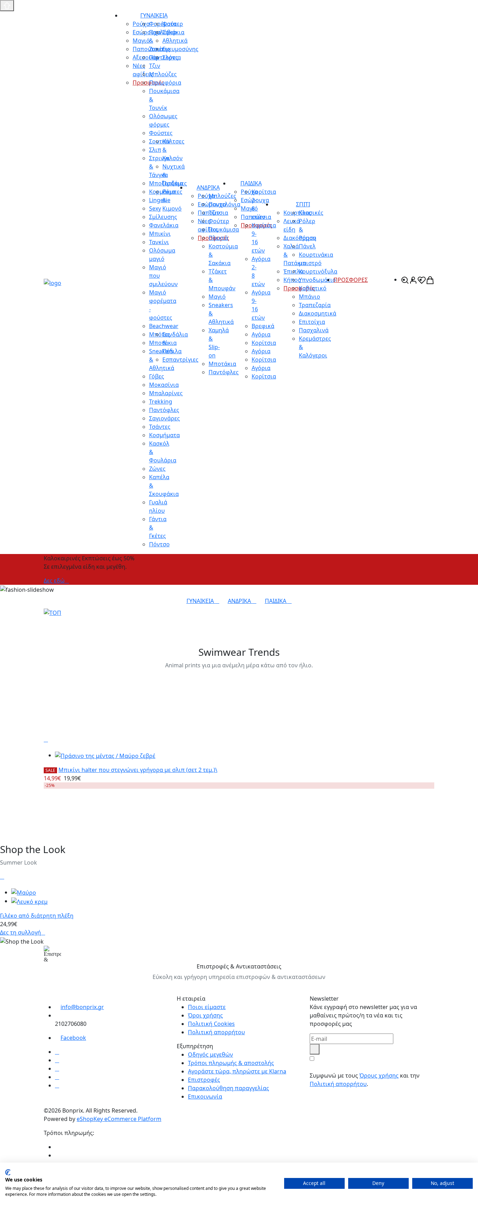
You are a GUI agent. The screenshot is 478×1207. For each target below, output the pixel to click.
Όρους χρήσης (379, 1075)
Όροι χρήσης (205, 1015)
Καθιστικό (312, 288)
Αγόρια (261, 334)
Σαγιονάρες (164, 418)
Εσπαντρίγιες (180, 359)
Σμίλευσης (163, 217)
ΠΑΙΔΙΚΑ (251, 183)
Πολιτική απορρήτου (216, 1032)
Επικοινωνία (205, 1096)
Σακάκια (173, 32)
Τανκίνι (159, 242)
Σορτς (170, 57)
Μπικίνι (160, 233)
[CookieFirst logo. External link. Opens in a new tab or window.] (7, 1172)
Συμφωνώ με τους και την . (365, 1080)
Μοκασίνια (164, 385)
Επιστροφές (204, 1080)
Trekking (160, 401)
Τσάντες (159, 427)
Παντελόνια (224, 204)
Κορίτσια (264, 343)
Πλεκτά (218, 238)
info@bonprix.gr (82, 1007)
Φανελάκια (163, 225)
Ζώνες (157, 469)
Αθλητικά (175, 40)
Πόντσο (159, 544)
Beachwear (163, 326)
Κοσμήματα (164, 435)
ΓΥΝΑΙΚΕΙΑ (154, 15)
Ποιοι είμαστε (207, 1007)
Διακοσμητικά (317, 313)
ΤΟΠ (52, 621)
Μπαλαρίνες (166, 393)
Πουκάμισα (224, 229)
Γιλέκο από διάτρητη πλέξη (36, 916)
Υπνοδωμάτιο (317, 280)
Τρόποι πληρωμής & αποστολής (231, 1063)
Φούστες (161, 133)
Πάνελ (307, 246)
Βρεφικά (263, 326)
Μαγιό (217, 296)
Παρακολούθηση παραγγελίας (228, 1088)
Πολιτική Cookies (211, 1024)
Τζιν (214, 212)
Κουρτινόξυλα (318, 271)
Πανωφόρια (165, 82)
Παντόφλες (164, 410)
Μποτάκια (222, 364)
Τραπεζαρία (315, 305)
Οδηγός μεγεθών (210, 1054)
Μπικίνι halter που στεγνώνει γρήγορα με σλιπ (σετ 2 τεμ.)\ (137, 770)
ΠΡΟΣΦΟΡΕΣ (350, 280)
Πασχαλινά (314, 330)
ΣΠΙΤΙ (303, 204)
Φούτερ (172, 24)
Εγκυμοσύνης (180, 49)
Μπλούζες (163, 74)
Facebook (73, 1038)
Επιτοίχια (312, 322)
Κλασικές (311, 212)
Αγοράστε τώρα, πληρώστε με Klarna (237, 1071)
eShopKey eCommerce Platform (119, 1119)
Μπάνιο (309, 296)
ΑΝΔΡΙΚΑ (208, 187)
